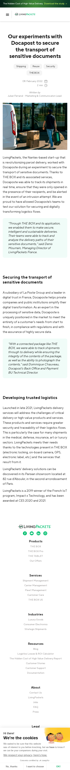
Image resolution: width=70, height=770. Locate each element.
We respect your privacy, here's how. (25, 755)
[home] (27, 14)
